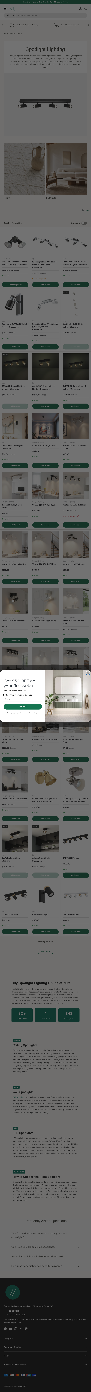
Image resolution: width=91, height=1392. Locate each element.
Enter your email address (17, 695)
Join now (22, 706)
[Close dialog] (88, 673)
